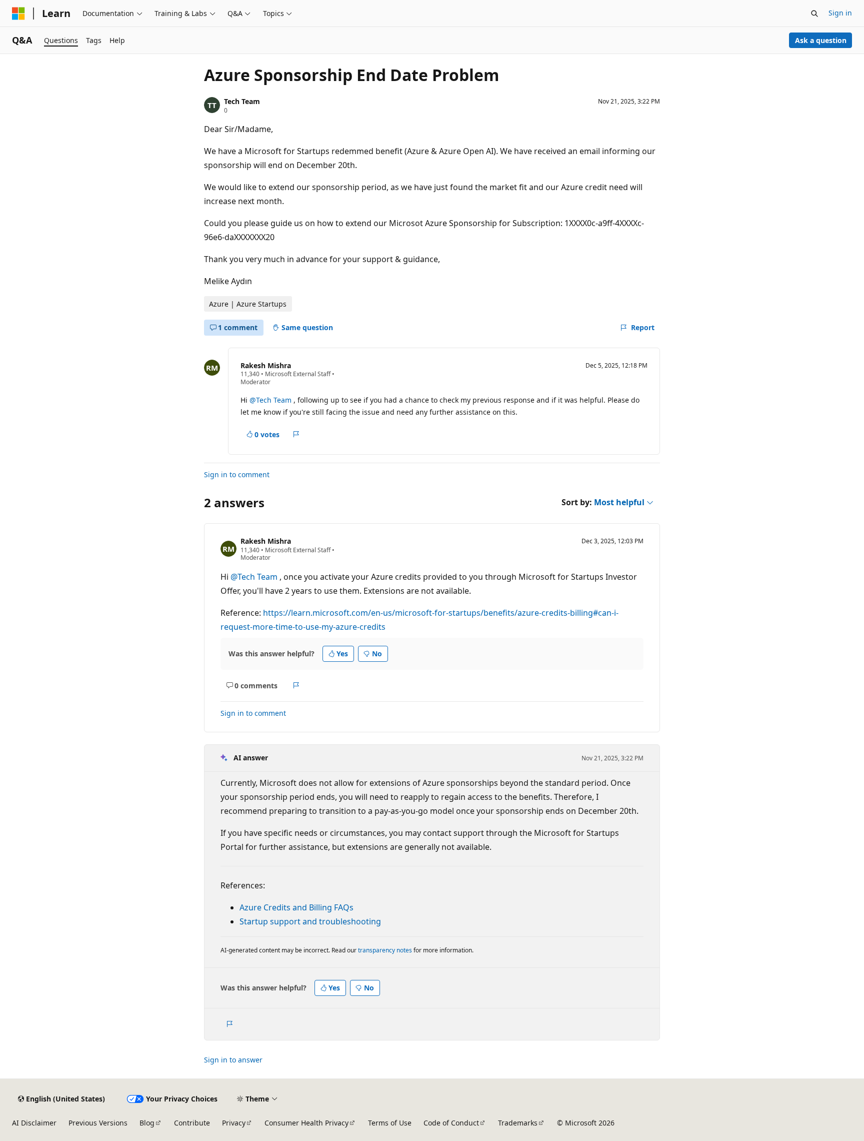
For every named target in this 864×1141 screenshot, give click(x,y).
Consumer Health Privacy (306, 1122)
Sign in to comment (237, 474)
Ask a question (820, 40)
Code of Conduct (451, 1122)
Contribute (192, 1122)
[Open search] (814, 14)
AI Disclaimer (34, 1122)
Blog (147, 1122)
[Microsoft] (18, 13)
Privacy (234, 1122)
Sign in (840, 13)
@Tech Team (272, 400)
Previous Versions (98, 1122)
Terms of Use (390, 1122)
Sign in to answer (233, 1059)
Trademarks (518, 1122)
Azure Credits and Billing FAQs (297, 907)
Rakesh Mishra (265, 365)
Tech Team (242, 101)
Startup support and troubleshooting (310, 921)
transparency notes (385, 950)
